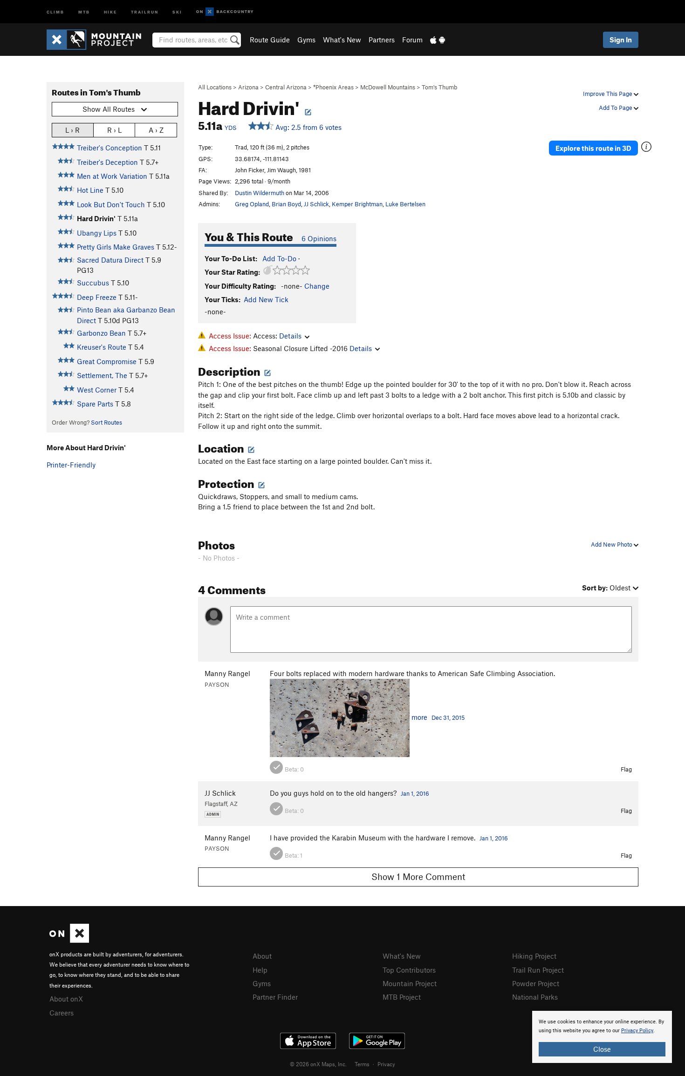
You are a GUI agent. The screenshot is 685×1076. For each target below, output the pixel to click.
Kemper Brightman (357, 204)
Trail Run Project (538, 970)
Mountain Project (410, 983)
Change (316, 286)
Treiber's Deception (107, 162)
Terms (362, 1064)
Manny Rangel (227, 673)
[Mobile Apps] (437, 39)
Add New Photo (612, 544)
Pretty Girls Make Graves (115, 247)
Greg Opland (252, 204)
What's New (342, 39)
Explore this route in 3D (593, 148)
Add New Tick (266, 299)
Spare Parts (95, 403)
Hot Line (90, 190)
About (262, 956)
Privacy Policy (637, 1031)
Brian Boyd (286, 204)
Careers (61, 1012)
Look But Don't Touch (111, 204)
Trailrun (144, 11)
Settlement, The (102, 375)
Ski (177, 11)
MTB (84, 11)
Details (290, 336)
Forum (412, 39)
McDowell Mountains (387, 87)
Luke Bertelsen (405, 204)
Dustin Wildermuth (259, 192)
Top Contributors (409, 970)
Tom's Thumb (439, 87)
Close (602, 1049)
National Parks (535, 997)
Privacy (386, 1064)
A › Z (156, 130)
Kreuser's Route (101, 347)
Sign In (621, 39)
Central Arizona (286, 87)
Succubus (93, 282)
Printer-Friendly (71, 464)
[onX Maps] (69, 940)
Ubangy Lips (96, 233)
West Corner (96, 390)
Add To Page (616, 107)
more (419, 717)
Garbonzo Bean (101, 333)
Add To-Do (279, 258)
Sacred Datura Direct (110, 260)
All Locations (215, 87)
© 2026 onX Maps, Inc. (318, 1064)
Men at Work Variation (112, 176)
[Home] (99, 39)
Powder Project (535, 983)
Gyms (306, 39)
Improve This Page (608, 93)
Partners (382, 39)
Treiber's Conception (109, 147)
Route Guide (270, 39)
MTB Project (402, 997)
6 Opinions (318, 238)
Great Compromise (107, 361)
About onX (66, 999)
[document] (602, 1036)
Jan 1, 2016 (415, 793)
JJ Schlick (316, 204)
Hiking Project (534, 956)
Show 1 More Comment (418, 876)
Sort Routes (106, 422)
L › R (72, 130)
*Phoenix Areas (333, 87)
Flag (626, 769)
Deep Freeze (96, 297)
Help (260, 970)
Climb (55, 11)
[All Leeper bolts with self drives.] (340, 717)
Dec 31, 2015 (448, 717)
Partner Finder (275, 997)
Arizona (248, 87)
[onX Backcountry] (224, 11)
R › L (114, 130)
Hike (110, 11)
